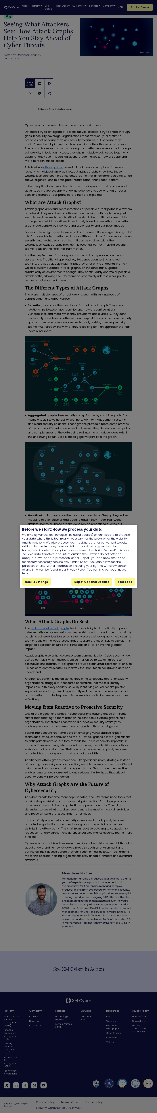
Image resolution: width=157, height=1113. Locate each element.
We (24, 535)
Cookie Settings (36, 582)
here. (25, 573)
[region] (78, 556)
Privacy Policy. (76, 569)
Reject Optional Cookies (91, 582)
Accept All (124, 582)
